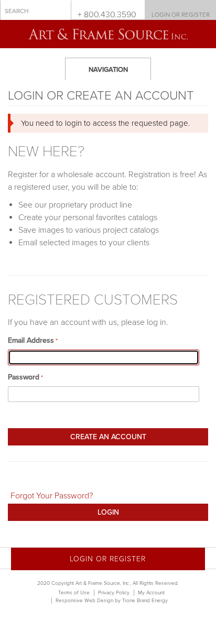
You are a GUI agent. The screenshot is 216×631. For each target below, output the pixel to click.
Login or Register (181, 14)
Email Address (31, 340)
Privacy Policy (113, 593)
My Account (151, 593)
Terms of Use (74, 593)
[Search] (60, 10)
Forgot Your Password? (51, 496)
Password (23, 377)
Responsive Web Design (84, 600)
